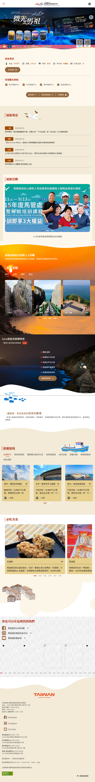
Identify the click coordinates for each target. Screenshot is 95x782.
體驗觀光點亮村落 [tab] (35, 454)
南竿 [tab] (23, 274)
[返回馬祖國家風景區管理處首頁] (47, 3)
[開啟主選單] (3, 3)
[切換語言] (89, 4)
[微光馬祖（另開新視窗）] (47, 28)
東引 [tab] (7, 274)
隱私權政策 (5, 758)
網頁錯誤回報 (83, 776)
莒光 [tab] (31, 274)
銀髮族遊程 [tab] (19, 454)
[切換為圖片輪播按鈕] (4, 46)
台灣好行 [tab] (7, 454)
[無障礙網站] (7, 773)
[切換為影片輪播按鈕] (9, 46)
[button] (91, 26)
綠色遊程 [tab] (7, 459)
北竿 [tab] (15, 274)
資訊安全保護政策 (18, 758)
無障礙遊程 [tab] (51, 454)
